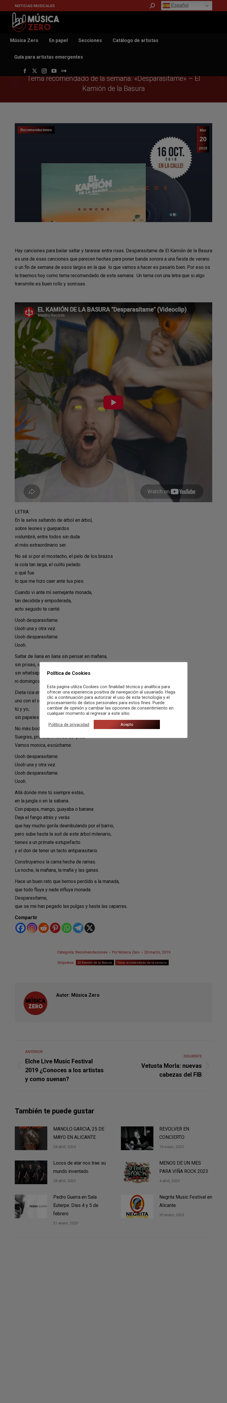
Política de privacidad (68, 724)
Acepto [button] (127, 724)
